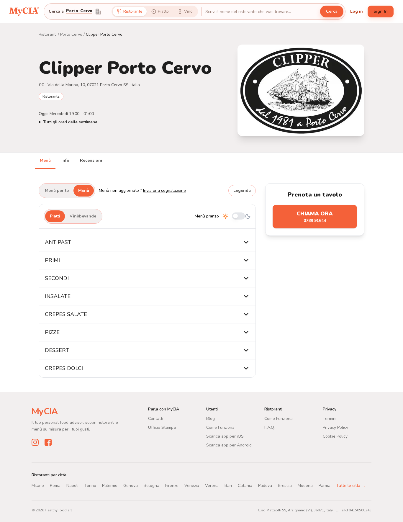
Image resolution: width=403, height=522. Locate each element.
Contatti (155, 418)
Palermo (109, 485)
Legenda (242, 190)
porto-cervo (79, 11)
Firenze (171, 485)
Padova (265, 485)
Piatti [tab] (55, 216)
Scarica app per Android (229, 445)
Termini (329, 418)
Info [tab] (65, 160)
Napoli (72, 485)
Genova (130, 485)
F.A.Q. (269, 427)
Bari (228, 485)
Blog (210, 418)
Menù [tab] (45, 160)
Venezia (191, 485)
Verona (212, 485)
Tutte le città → (351, 485)
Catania (245, 485)
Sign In (380, 11)
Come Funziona (220, 427)
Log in (356, 11)
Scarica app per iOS (225, 436)
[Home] (24, 11)
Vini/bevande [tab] (83, 216)
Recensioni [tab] (91, 160)
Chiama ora (315, 216)
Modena (305, 485)
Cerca (332, 11)
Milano (38, 485)
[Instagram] (35, 442)
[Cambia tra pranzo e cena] (238, 216)
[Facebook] (48, 442)
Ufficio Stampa (162, 427)
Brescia (285, 485)
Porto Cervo (71, 34)
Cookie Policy (335, 436)
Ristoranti (48, 34)
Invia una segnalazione (164, 190)
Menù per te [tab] (57, 190)
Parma (324, 485)
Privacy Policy (335, 427)
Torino (90, 485)
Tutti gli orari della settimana (70, 122)
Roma (55, 485)
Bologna (151, 485)
